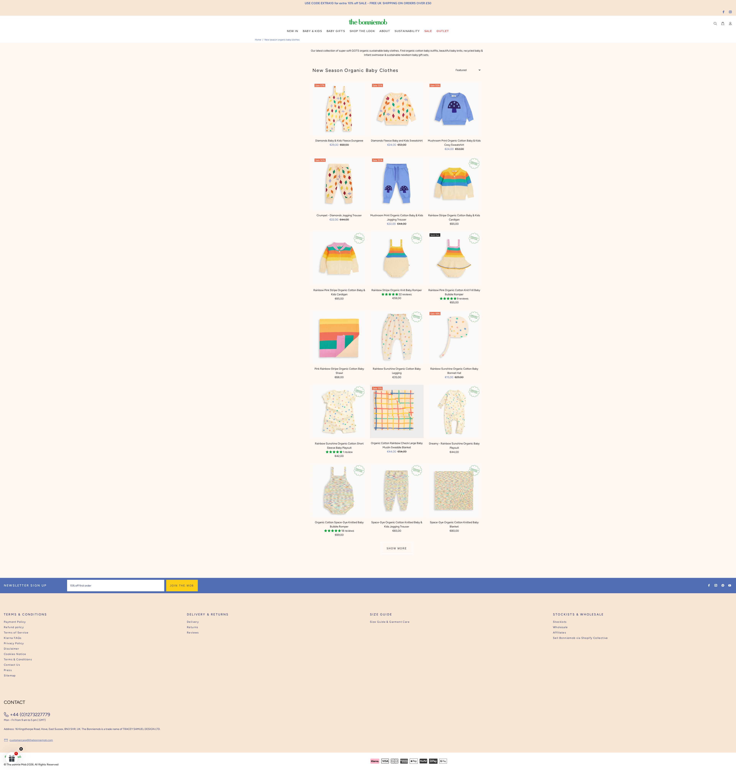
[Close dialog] (439, 355)
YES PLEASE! (392, 388)
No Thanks (393, 397)
